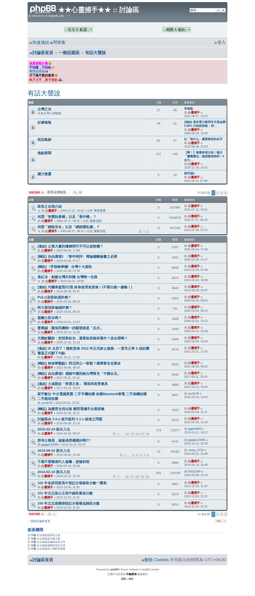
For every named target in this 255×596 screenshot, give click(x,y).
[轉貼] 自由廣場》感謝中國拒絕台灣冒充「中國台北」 (79, 373)
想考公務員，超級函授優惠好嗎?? (63, 440)
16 (137, 434)
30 (127, 476)
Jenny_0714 (196, 450)
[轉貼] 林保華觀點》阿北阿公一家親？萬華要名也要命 (79, 363)
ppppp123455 (49, 444)
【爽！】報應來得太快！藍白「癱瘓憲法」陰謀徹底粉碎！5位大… (204, 156)
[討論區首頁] (43, 8)
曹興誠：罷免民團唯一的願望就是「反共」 (70, 328)
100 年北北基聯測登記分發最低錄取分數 (68, 503)
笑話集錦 (44, 139)
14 (127, 434)
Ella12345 (194, 471)
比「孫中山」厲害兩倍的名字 (203, 139)
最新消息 (96, 220)
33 (142, 476)
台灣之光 (44, 109)
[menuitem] (58, 42)
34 (147, 476)
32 (137, 476)
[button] (225, 193)
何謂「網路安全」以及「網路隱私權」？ (68, 227)
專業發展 (100, 210)
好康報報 (44, 122)
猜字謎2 (189, 173)
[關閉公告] (225, 62)
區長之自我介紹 (49, 206)
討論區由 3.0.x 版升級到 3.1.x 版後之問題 (69, 419)
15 (132, 434)
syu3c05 (46, 402)
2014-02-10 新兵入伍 (53, 472)
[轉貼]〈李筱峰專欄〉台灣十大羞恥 (64, 267)
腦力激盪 (44, 174)
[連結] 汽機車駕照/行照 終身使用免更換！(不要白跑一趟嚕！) (84, 287)
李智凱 (188, 108)
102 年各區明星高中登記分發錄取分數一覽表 (72, 483)
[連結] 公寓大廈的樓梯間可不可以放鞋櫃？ (70, 246)
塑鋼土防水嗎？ (49, 318)
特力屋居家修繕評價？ (54, 307)
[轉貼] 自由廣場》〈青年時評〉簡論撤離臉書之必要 (77, 256)
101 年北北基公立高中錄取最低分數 (65, 493)
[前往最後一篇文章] (202, 206)
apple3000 (194, 428)
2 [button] (217, 192)
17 (142, 434)
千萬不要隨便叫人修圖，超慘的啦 (63, 462)
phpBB (114, 569)
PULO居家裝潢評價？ (54, 297)
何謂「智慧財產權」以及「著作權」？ (66, 217)
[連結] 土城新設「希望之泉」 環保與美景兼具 (72, 384)
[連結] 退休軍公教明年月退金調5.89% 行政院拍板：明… (205, 123)
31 (132, 476)
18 (147, 434)
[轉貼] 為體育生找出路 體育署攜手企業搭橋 (70, 409)
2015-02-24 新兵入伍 (53, 429)
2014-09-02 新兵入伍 (53, 450)
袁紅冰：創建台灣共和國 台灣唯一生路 (67, 277)
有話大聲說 (44, 93)
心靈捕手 (194, 112)
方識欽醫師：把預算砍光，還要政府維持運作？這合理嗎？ (82, 338)
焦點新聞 (44, 153)
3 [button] (221, 192)
